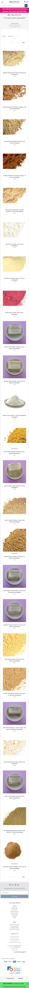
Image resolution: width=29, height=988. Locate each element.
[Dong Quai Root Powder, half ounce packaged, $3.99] (14, 747)
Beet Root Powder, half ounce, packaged (14, 313)
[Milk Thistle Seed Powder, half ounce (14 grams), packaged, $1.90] (14, 576)
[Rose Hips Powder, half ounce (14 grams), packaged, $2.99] (14, 644)
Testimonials (14, 914)
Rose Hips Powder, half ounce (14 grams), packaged (14, 660)
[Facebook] (10, 885)
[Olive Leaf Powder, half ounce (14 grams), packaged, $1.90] (14, 781)
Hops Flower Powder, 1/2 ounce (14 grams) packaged (14, 557)
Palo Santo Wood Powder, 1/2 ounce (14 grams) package (14, 867)
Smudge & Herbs (14, 927)
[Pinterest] (13, 885)
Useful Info (14, 910)
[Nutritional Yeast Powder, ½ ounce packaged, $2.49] (14, 264)
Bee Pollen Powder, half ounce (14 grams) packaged (14, 452)
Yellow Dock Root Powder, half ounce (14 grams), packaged (14, 694)
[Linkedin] (15, 885)
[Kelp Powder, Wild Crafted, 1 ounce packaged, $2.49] (14, 471)
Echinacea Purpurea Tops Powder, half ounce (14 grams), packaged (14, 728)
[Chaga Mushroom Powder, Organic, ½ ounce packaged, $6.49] (14, 161)
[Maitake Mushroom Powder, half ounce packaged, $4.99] (14, 58)
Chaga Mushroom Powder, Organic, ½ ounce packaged (14, 176)
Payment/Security (14, 911)
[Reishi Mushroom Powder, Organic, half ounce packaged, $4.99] (14, 92)
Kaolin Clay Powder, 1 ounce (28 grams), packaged (14, 416)
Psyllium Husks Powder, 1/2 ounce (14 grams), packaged (14, 625)
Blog (14, 917)
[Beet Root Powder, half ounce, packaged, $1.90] (14, 298)
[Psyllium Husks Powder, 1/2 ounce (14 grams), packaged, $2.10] (14, 610)
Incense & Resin (15, 926)
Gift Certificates (14, 913)
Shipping (14, 906)
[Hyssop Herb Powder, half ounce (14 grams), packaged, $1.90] (14, 366)
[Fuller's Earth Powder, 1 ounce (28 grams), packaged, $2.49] (14, 505)
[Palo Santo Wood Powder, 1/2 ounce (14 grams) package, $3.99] (14, 850)
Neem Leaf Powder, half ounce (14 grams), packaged (14, 347)
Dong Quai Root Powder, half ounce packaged (14, 762)
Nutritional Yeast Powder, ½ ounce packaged (14, 279)
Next (23, 42)
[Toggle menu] (2, 2)
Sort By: (4, 36)
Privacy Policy (10, 978)
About (14, 905)
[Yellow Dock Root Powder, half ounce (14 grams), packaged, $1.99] (14, 679)
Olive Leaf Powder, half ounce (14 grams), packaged (14, 797)
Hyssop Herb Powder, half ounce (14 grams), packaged (14, 382)
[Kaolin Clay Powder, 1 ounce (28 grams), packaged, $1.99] (14, 401)
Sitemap (20, 978)
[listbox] (13, 36)
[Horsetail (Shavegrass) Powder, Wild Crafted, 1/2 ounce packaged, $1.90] (14, 816)
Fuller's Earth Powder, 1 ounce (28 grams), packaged (15, 521)
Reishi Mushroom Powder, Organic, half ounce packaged (14, 107)
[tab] (14, 23)
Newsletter (14, 916)
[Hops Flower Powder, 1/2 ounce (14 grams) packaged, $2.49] (14, 540)
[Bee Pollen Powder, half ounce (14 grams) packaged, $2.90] (14, 435)
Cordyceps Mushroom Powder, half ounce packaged (14, 142)
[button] (14, 970)
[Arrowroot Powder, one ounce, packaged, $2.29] (14, 229)
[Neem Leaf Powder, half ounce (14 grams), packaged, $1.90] (14, 332)
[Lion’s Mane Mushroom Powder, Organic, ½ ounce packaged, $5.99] (14, 195)
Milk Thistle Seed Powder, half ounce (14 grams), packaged (14, 591)
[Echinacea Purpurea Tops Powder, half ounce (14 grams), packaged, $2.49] (14, 713)
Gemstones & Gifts (14, 924)
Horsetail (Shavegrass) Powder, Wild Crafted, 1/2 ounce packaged (14, 831)
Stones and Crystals (14, 929)
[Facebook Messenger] (18, 885)
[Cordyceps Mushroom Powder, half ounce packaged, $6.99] (14, 127)
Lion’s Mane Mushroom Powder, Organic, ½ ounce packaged (14, 210)
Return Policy (14, 908)
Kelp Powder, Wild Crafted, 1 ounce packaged (14, 486)
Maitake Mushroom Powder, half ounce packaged (14, 73)
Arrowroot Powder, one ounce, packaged (14, 244)
